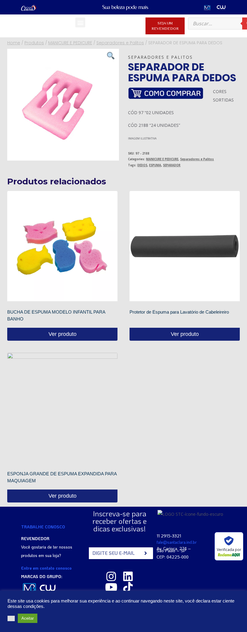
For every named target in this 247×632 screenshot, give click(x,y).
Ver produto (62, 334)
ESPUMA (155, 165)
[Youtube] (111, 587)
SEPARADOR (171, 165)
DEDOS (142, 165)
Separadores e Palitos (160, 57)
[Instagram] (111, 576)
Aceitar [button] (27, 618)
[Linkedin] (128, 576)
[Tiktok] (128, 587)
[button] (80, 22)
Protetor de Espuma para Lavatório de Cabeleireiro (179, 311)
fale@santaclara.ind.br (177, 542)
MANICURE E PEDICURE (162, 159)
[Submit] (145, 553)
